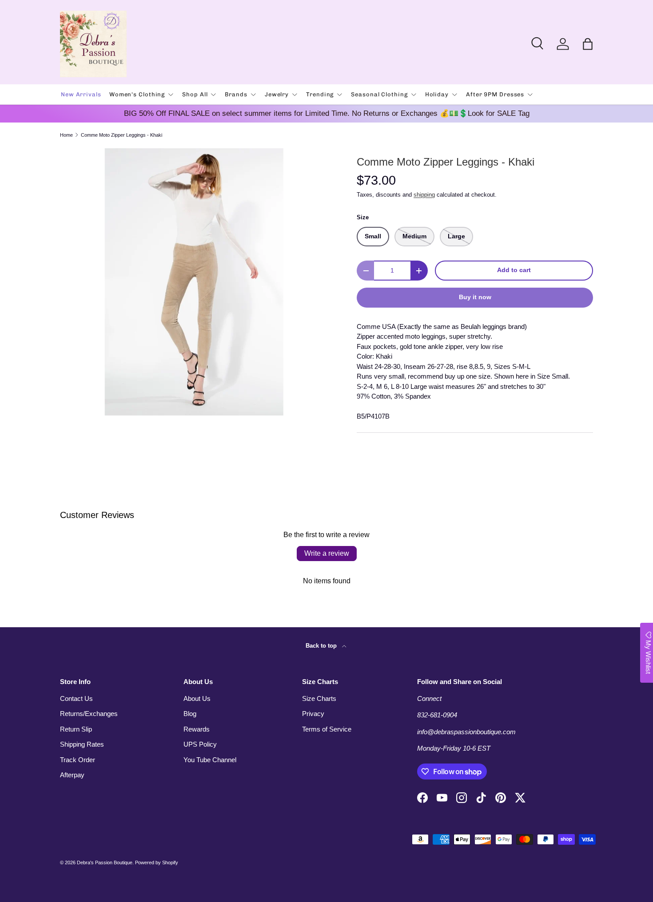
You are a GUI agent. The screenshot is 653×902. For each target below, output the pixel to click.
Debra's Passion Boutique (104, 862)
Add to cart (514, 270)
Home (66, 135)
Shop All (194, 94)
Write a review (326, 553)
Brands (236, 94)
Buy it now (475, 297)
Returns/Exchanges (89, 713)
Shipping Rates (82, 744)
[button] (587, 44)
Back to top (322, 645)
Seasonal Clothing (379, 94)
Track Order (77, 760)
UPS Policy (200, 744)
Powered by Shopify (156, 862)
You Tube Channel (209, 760)
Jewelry (277, 94)
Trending (320, 94)
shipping (424, 194)
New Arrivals (81, 94)
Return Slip (76, 729)
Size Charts (319, 698)
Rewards (196, 729)
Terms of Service (326, 729)
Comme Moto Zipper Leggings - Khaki (121, 135)
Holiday (437, 94)
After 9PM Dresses (495, 94)
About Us (197, 698)
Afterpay (72, 775)
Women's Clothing (137, 94)
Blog (189, 713)
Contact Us (76, 698)
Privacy (313, 713)
